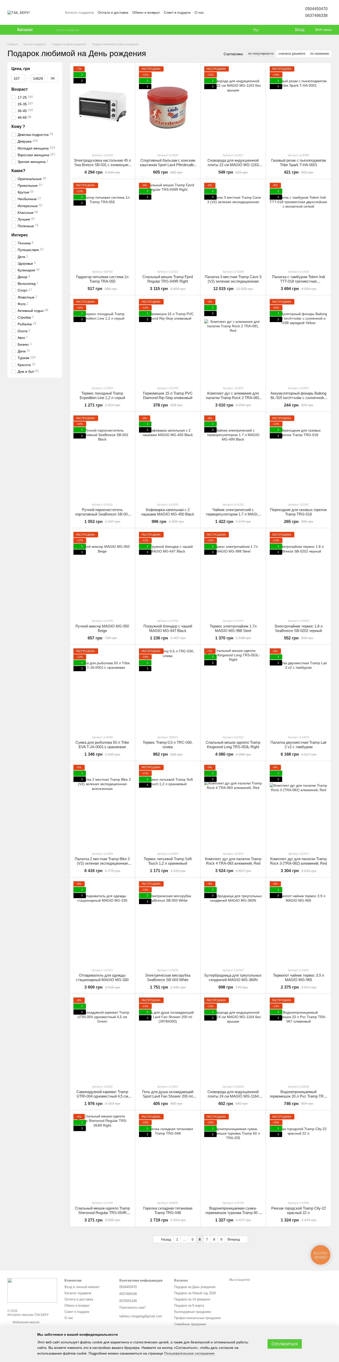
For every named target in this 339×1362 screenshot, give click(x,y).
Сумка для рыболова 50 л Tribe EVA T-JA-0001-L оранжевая (102, 744)
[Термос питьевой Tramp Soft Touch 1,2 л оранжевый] (168, 806)
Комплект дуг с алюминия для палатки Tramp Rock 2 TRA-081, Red (233, 397)
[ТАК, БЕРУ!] (32, 1290)
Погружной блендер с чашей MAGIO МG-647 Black (167, 628)
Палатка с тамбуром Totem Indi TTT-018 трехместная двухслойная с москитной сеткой (298, 281)
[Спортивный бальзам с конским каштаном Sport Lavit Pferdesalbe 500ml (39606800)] (168, 107)
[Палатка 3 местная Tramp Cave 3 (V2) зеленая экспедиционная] (233, 224)
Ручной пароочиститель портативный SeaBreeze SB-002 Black (102, 514)
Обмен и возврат (146, 12)
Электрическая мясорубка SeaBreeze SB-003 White (167, 977)
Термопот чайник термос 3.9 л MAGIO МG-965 (298, 977)
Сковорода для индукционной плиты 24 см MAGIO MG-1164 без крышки (233, 1096)
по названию (319, 53)
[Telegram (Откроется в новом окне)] (241, 12)
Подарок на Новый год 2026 (195, 1293)
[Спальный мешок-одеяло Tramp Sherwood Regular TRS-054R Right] (102, 1155)
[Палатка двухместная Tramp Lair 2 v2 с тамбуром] (299, 689)
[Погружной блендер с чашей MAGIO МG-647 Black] (168, 573)
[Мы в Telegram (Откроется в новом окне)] (229, 12)
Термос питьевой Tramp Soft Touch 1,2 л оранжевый (168, 861)
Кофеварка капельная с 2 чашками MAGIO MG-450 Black (167, 512)
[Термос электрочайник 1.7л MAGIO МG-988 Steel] (233, 573)
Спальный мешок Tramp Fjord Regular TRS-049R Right (167, 279)
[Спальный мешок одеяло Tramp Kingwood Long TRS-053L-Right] (233, 689)
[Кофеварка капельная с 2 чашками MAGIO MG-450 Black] (168, 456)
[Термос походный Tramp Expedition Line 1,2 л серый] (102, 340)
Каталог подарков (79, 12)
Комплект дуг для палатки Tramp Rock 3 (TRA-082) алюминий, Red (298, 861)
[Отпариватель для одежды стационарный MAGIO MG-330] (102, 922)
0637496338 (316, 15)
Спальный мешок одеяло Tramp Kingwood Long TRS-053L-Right (233, 744)
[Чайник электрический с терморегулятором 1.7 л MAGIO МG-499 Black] (233, 456)
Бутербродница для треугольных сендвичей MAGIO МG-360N (233, 977)
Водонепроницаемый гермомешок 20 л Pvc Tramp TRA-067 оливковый (298, 1096)
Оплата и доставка (113, 12)
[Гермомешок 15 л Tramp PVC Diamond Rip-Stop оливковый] (168, 340)
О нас (199, 12)
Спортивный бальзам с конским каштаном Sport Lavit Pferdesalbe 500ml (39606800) (168, 164)
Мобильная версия (25, 1322)
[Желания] (280, 29)
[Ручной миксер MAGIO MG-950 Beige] (102, 573)
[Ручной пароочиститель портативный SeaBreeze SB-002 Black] (102, 456)
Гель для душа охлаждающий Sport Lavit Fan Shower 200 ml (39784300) (167, 1096)
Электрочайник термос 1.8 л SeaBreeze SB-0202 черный (298, 628)
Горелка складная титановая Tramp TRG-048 (167, 1210)
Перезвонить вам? (132, 1307)
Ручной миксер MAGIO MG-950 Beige (102, 628)
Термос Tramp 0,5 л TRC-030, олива (168, 744)
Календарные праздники (192, 1312)
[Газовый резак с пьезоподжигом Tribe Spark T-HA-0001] (299, 107)
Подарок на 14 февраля (192, 1299)
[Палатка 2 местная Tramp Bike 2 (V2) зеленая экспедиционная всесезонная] (102, 806)
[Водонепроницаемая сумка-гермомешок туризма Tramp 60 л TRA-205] (233, 1155)
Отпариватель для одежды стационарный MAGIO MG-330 (102, 977)
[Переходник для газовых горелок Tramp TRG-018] (299, 456)
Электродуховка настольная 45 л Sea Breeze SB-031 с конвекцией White (102, 164)
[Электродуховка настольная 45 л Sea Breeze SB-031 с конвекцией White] (102, 107)
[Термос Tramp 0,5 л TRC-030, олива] (168, 689)
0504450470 (316, 9)
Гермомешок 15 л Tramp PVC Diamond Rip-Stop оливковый (168, 395)
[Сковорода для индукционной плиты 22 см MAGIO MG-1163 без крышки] (233, 107)
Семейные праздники (190, 1324)
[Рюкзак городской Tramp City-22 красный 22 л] (299, 1155)
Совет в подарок (177, 12)
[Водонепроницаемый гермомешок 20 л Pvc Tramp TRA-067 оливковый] (299, 1038)
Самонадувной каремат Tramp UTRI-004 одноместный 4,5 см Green (102, 1096)
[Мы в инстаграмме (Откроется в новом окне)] (223, 12)
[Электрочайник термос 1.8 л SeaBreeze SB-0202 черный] (299, 573)
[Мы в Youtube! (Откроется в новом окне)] (217, 12)
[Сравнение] (270, 29)
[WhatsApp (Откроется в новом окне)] (247, 12)
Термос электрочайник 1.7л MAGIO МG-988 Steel (233, 628)
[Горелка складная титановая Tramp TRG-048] (168, 1155)
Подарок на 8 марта (189, 1305)
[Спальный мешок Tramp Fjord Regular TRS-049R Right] (168, 224)
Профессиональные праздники (197, 1318)
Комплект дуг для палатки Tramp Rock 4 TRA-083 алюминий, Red (233, 861)
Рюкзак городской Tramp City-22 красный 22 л (298, 1210)
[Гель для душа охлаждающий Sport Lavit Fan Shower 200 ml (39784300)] (168, 1038)
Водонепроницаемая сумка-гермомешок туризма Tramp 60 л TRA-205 (233, 1212)
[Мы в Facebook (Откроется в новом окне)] (211, 12)
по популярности (260, 53)
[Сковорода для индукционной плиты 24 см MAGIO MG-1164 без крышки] (233, 1038)
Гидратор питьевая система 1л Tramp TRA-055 (102, 279)
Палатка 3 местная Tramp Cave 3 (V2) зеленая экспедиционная (233, 279)
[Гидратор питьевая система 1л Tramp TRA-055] (102, 224)
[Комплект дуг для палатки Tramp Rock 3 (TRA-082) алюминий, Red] (299, 806)
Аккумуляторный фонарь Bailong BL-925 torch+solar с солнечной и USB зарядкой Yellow (299, 397)
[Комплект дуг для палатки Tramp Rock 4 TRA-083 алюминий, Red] (233, 806)
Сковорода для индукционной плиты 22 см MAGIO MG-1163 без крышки (233, 164)
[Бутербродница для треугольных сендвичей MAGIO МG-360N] (233, 922)
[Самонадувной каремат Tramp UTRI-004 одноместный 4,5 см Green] (102, 1038)
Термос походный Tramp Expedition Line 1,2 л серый (102, 395)
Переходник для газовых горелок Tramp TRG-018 (298, 512)
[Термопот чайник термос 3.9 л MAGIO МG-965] (299, 922)
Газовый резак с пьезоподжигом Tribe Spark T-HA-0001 (298, 162)
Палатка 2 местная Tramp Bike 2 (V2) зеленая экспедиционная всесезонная (102, 863)
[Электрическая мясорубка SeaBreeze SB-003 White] (168, 922)
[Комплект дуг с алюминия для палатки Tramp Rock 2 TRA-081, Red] (233, 340)
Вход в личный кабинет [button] (82, 1287)
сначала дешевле (291, 53)
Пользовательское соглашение (189, 1353)
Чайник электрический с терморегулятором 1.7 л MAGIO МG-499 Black (233, 514)
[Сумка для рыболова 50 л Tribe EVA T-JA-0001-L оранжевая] (102, 689)
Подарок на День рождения (194, 1287)
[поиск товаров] (52, 30)
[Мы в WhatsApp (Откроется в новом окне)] (235, 12)
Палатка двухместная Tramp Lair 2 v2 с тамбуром (299, 744)
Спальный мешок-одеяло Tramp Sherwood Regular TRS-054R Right (102, 1212)
